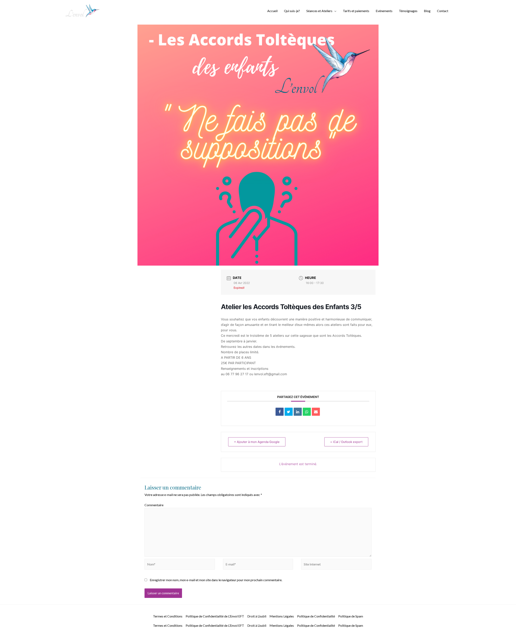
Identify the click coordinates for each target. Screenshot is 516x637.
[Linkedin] (298, 412)
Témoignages (408, 11)
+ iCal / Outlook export (346, 442)
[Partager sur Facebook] (280, 412)
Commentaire (154, 505)
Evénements (384, 11)
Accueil (272, 11)
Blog (427, 11)
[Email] (316, 412)
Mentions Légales (281, 616)
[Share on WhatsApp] (307, 412)
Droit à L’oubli (256, 616)
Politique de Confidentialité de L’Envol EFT (215, 616)
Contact (442, 11)
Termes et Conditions (167, 616)
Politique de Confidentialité (316, 616)
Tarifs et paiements (356, 11)
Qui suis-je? (292, 11)
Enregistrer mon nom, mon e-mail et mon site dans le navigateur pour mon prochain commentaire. (216, 580)
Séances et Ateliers (319, 11)
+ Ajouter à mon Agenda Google (257, 442)
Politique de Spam (350, 616)
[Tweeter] (289, 412)
